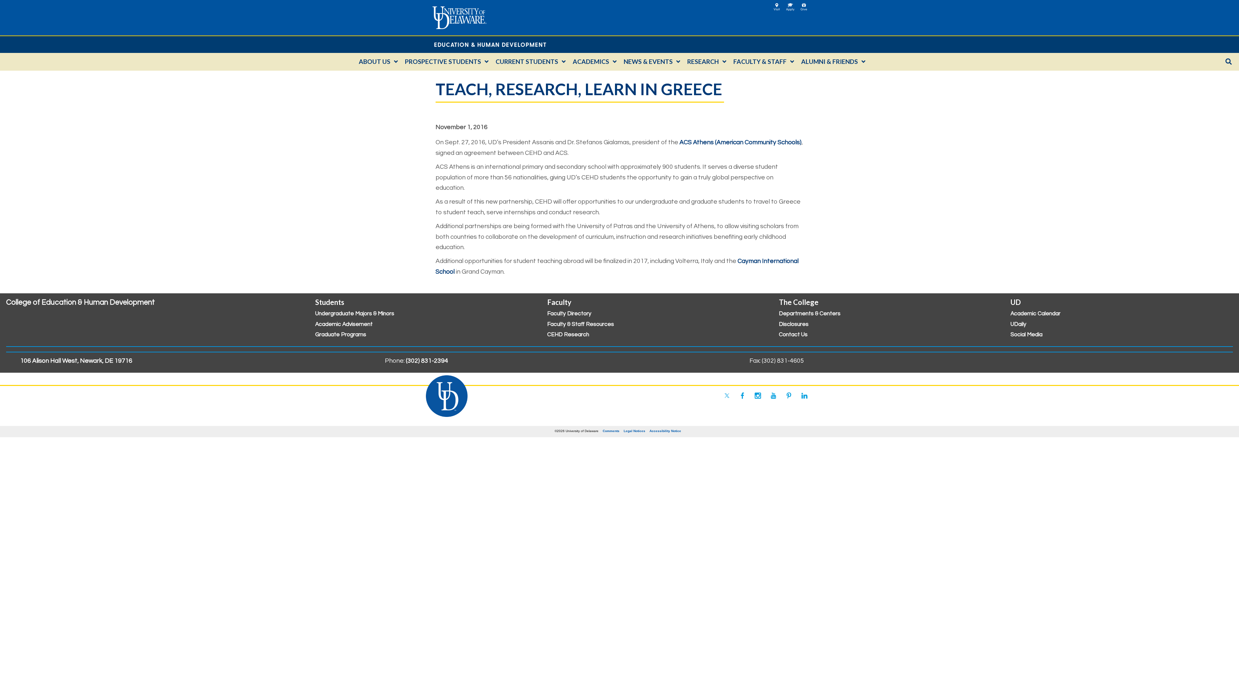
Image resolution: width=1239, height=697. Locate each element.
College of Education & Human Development (80, 302)
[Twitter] (727, 396)
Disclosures (794, 324)
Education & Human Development (490, 44)
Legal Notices (634, 431)
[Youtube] (773, 396)
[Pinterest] (789, 396)
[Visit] (776, 5)
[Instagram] (758, 396)
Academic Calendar (1036, 314)
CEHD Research (568, 335)
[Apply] (790, 5)
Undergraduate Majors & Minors (354, 314)
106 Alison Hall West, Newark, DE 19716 (76, 361)
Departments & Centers (810, 314)
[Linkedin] (804, 396)
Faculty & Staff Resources (580, 324)
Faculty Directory (569, 314)
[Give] (804, 5)
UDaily (1018, 324)
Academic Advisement (344, 324)
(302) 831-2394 (427, 361)
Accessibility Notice (665, 431)
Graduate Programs (340, 335)
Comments (611, 431)
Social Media (1027, 335)
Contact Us (793, 335)
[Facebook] (742, 396)
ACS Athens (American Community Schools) (740, 142)
